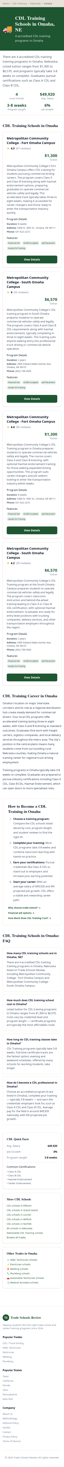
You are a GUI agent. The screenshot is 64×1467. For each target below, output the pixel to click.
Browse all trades (16, 1237)
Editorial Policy (11, 1423)
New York (8, 1399)
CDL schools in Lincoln (19, 1214)
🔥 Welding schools (17, 1268)
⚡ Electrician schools (19, 1264)
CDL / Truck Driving (13, 1343)
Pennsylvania (10, 1394)
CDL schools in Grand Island (22, 1210)
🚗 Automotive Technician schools (25, 1278)
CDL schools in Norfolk (19, 1223)
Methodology (10, 1418)
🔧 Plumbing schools (18, 1273)
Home (6, 3)
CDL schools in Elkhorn (19, 1205)
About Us (8, 1413)
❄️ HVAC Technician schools (22, 1259)
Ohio (5, 1389)
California (8, 1380)
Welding (7, 1356)
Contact (7, 1432)
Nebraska (35, 3)
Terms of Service (12, 1441)
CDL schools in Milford (19, 1219)
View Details (32, 259)
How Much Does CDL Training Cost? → (29, 918)
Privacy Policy (10, 1436)
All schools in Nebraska (19, 1228)
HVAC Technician (12, 1347)
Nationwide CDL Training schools (25, 1232)
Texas (6, 1376)
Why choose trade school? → (24, 907)
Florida (6, 1385)
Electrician (8, 1352)
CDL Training (19, 3)
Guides (6, 1427)
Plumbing (8, 1361)
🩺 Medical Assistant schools (22, 1282)
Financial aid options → (21, 912)
